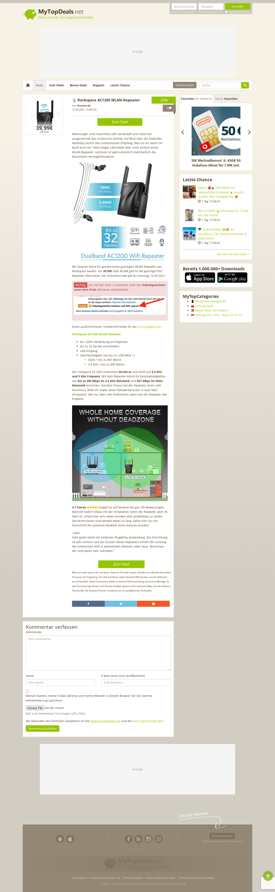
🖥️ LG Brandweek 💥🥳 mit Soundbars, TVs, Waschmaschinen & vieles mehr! (222, 233)
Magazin (98, 85)
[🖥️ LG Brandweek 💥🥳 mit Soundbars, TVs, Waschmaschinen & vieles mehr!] (189, 233)
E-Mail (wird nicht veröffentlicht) (123, 676)
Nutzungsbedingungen (148, 721)
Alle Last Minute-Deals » (233, 254)
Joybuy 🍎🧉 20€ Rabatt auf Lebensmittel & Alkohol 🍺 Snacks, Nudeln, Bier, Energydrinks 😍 (221, 192)
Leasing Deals (204, 306)
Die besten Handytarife (210, 301)
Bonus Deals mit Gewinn (211, 310)
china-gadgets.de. (150, 327)
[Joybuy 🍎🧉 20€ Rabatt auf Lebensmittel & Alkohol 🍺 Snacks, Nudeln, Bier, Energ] (189, 192)
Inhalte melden (133, 878)
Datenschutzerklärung (105, 721)
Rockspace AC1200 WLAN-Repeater (96, 334)
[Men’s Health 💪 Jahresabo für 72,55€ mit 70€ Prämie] (189, 215)
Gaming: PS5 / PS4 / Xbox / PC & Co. (218, 315)
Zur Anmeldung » (222, 836)
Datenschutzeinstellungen (196, 878)
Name (30, 676)
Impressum (79, 878)
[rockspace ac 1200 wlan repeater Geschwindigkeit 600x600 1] (44, 116)
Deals (39, 85)
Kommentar (34, 632)
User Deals (56, 85)
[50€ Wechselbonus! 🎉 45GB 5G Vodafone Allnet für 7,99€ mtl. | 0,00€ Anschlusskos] (216, 131)
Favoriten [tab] (197, 99)
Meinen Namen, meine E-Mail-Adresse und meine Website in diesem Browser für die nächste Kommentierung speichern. (89, 698)
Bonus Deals (78, 85)
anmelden (238, 6)
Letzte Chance (120, 85)
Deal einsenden (185, 85)
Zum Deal (120, 121)
